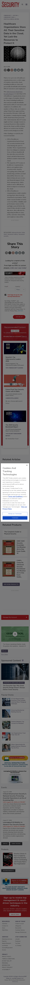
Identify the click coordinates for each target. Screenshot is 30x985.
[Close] (27, 465)
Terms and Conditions (15, 496)
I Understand (15, 518)
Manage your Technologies (15, 513)
